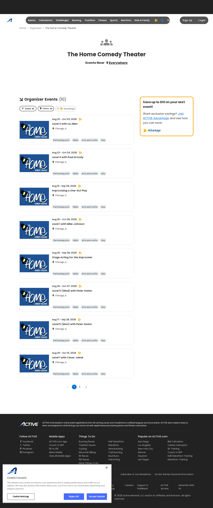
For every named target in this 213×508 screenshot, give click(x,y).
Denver (142, 452)
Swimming (114, 459)
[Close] (106, 467)
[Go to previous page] (67, 387)
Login (202, 20)
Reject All (74, 496)
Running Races (87, 441)
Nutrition (126, 20)
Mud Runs (113, 455)
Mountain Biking (87, 452)
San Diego (143, 441)
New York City (145, 448)
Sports (114, 20)
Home (22, 28)
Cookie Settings (21, 496)
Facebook (28, 441)
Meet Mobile (55, 452)
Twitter (26, 445)
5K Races (83, 455)
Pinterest (27, 448)
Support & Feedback (142, 487)
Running (76, 20)
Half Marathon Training (180, 455)
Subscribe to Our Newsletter (136, 474)
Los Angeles (144, 445)
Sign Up (187, 20)
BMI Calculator (175, 441)
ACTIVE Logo (26, 423)
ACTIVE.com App (58, 441)
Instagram (28, 452)
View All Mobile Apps (60, 455)
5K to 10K (53, 448)
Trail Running (115, 452)
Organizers (35, 28)
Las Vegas (143, 459)
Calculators (46, 20)
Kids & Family (142, 20)
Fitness (102, 20)
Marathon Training (178, 459)
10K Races (84, 459)
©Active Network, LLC (129, 495)
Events (32, 20)
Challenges (62, 20)
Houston (142, 455)
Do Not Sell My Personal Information (174, 474)
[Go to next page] (86, 387)
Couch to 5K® (56, 445)
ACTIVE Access (165, 487)
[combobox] (27, 108)
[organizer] (162, 20)
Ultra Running (115, 448)
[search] (168, 20)
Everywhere (118, 63)
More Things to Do (89, 463)
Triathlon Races (87, 445)
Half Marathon (116, 441)
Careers (129, 485)
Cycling (83, 448)
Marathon (113, 445)
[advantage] (156, 20)
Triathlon (90, 20)
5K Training (173, 448)
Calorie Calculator (177, 445)
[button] (46, 108)
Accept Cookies (97, 496)
